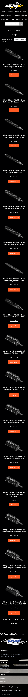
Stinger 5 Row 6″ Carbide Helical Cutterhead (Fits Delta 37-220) (14, 388)
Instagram (3, 681)
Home (9, 30)
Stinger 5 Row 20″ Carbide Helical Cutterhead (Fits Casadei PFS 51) (14, 207)
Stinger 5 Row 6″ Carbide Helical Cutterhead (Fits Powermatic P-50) (14, 531)
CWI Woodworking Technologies (10, 687)
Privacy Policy (5, 690)
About (12, 19)
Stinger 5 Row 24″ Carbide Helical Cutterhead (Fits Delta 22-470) (14, 316)
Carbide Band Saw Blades (20, 15)
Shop (14, 30)
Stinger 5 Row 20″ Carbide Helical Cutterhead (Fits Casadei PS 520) (14, 243)
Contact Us (20, 690)
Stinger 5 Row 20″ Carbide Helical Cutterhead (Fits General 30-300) (14, 101)
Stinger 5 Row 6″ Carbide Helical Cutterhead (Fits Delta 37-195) (14, 352)
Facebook (2, 678)
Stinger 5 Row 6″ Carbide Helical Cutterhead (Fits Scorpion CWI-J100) (14, 603)
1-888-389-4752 (8, 656)
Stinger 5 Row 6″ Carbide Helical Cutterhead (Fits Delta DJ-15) (14, 421)
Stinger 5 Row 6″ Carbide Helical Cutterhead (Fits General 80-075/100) (14, 494)
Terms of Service (13, 690)
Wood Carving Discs (7, 11)
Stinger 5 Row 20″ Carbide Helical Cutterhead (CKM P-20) (14, 171)
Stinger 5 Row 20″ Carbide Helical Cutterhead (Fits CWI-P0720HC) (14, 66)
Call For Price (14, 176)
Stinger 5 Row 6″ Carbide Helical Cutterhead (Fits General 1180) (14, 457)
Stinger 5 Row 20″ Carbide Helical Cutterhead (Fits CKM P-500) (14, 280)
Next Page (14, 624)
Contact (24, 19)
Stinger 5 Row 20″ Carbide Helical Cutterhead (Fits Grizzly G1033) (14, 136)
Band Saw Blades (6, 15)
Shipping (18, 19)
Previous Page (6, 619)
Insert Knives (5, 19)
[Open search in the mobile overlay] (14, 24)
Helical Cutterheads (20, 11)
